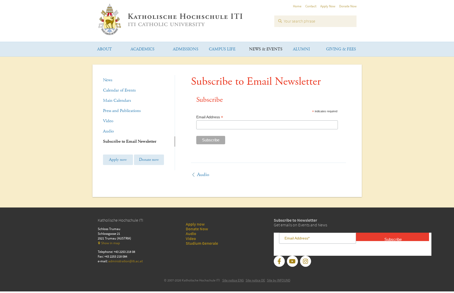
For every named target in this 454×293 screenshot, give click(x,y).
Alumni (301, 49)
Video (108, 121)
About (104, 49)
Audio (108, 131)
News (107, 80)
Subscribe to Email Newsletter (129, 141)
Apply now (118, 159)
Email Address (209, 117)
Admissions (185, 49)
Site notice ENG (233, 280)
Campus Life (222, 49)
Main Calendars (117, 100)
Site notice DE (255, 280)
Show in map (110, 243)
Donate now (149, 159)
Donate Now (348, 6)
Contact (310, 6)
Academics (142, 49)
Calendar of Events (119, 90)
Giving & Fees (341, 49)
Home (297, 6)
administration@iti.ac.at (125, 261)
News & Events (265, 49)
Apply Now (327, 6)
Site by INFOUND (278, 280)
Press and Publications (122, 111)
